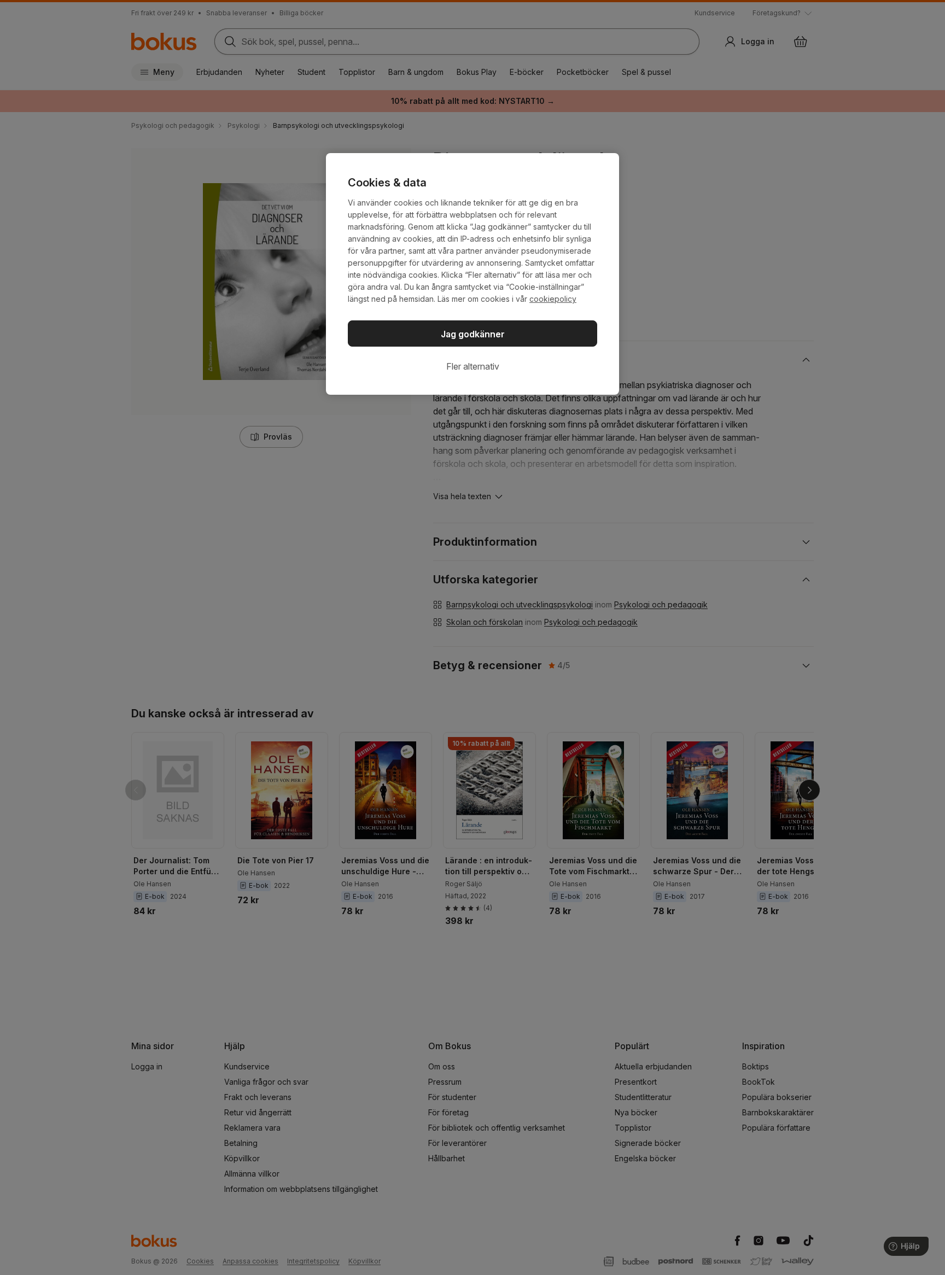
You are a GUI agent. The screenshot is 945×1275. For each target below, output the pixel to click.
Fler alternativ (472, 366)
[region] (472, 274)
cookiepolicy (552, 298)
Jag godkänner (473, 334)
